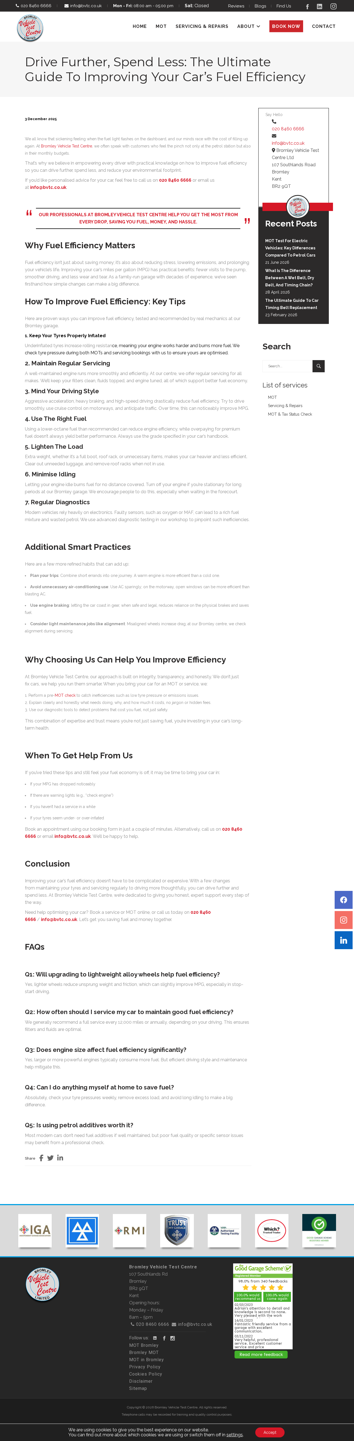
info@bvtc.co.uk (86, 5)
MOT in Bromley (146, 1359)
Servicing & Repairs (285, 405)
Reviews (236, 6)
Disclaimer (141, 1381)
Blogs (260, 6)
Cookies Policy (145, 1374)
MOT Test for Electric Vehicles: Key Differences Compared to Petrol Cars (290, 248)
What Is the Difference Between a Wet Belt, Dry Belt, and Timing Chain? (289, 277)
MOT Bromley (144, 1345)
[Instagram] (344, 920)
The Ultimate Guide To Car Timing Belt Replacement (292, 304)
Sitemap (138, 1388)
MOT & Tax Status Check (290, 414)
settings (235, 1434)
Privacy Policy (145, 1366)
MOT (272, 397)
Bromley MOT (144, 1352)
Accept (270, 1432)
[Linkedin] (344, 940)
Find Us (284, 6)
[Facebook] (344, 900)
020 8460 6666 (36, 5)
